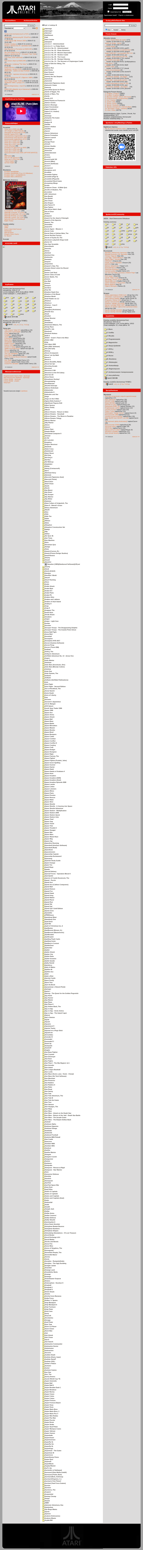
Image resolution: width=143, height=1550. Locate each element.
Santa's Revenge (50, 105)
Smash (47, 560)
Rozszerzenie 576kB (112, 425)
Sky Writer (48, 499)
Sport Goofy (49, 980)
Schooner (48, 150)
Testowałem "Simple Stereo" (114, 413)
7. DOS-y (109, 349)
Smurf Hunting (50, 580)
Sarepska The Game (51, 118)
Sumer (47, 1368)
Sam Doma (48, 70)
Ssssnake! (48, 1039)
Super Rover (49, 1422)
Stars (46, 1172)
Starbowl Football (51, 1135)
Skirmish (47, 475)
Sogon (47, 658)
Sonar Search (49, 691)
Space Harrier (49, 767)
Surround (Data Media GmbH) (55, 1472)
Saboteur (48, 33)
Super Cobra (49, 1396)
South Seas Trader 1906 (53, 708)
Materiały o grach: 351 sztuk (14, 217)
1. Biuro (109, 329)
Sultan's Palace (50, 1363)
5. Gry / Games (110, 100)
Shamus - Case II (50, 305)
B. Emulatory (111, 359)
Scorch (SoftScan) (51, 163)
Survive (47, 1485)
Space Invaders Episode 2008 (55, 782)
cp (137, 224)
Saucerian (48, 139)
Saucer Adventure (51, 133)
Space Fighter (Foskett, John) (55, 760)
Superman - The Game (52, 1450)
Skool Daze (48, 481)
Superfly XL (48, 1446)
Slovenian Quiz (50, 544)
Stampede (48, 1046)
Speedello (48, 913)
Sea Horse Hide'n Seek (52, 209)
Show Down (49, 377)
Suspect (47, 1492)
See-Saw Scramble (51, 244)
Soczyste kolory (110, 426)
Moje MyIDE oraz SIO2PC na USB (116, 418)
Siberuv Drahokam (51, 388)
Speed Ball (48, 887)
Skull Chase (48, 483)
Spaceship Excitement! (53, 856)
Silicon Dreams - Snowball (54, 414)
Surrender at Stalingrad (53, 1470)
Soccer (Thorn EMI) (51, 647)
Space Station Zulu (51, 817)
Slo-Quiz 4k (48, 536)
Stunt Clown (49, 1329)
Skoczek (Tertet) (50, 479)
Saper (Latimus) (50, 109)
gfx (137, 227)
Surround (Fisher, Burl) (53, 1474)
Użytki (116, 30)
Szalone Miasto (50, 1518)
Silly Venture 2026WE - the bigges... (117, 87)
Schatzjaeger (49, 148)
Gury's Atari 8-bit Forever (13, 229)
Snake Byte (48, 588)
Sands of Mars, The (51, 94)
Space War (48, 832)
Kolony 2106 (8, 345)
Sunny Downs (49, 1376)
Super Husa (48, 1407)
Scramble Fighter (50, 174)
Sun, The (47, 1374)
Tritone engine (9, 161)
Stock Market (49, 1239)
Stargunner (48, 1159)
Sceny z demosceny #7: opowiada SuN (17, 45)
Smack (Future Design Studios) (56, 553)
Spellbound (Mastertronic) (54, 932)
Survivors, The (49, 1490)
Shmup (47, 351)
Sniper (47, 619)
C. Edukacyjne (111, 362)
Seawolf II (48, 227)
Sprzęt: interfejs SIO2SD (113, 312)
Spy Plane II (48, 1004)
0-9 (7, 297)
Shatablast (48, 322)
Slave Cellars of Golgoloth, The (56, 503)
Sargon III (48, 122)
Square (47, 1022)
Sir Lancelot (49, 440)
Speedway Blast (50, 917)
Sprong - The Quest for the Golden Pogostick (61, 993)
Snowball (48, 636)
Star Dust (48, 1059)
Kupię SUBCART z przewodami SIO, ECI (119, 53)
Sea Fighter (48, 207)
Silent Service (49, 405)
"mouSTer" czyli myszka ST (114, 297)
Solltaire (47, 678)
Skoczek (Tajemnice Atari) (54, 477)
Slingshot (48, 525)
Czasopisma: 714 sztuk (12, 211)
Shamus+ (48, 303)
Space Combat (50, 739)
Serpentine (48, 264)
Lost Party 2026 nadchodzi (13, 57)
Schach (47, 144)
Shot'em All (48, 375)
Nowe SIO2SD (110, 403)
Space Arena (49, 715)
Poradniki (6, 127)
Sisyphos (48, 442)
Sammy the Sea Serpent (53, 76)
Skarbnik (47, 446)
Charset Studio (110, 46)
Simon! (47, 427)
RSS (34, 28)
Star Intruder (49, 1065)
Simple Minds (49, 431)
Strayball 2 (48, 1287)
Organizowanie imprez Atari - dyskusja (17, 376)
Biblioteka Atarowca (10, 180)
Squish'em (48, 1032)
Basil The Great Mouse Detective (15, 357)
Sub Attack (48, 1335)
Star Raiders (49, 1083)
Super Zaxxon (49, 1433)
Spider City (48, 954)
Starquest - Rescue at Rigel (54, 1167)
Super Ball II (49, 1385)
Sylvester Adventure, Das (53, 1505)
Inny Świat (7, 360)
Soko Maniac (49, 660)
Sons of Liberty (50, 695)
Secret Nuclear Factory (52, 235)
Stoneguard (48, 1250)
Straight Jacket (50, 1265)
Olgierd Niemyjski (111, 286)
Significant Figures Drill (53, 403)
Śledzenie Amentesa (112, 269)
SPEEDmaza (49, 915)
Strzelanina (48, 1318)
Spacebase (48, 850)
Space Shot (48, 802)
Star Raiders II (49, 1085)
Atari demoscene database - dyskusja (16, 377)
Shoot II (47, 357)
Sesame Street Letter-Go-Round (56, 268)
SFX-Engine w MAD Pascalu (14, 131)
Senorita (47, 248)
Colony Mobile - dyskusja (12, 379)
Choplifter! (7, 335)
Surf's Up (48, 1468)
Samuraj (47, 87)
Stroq (46, 1313)
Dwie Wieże (8, 355)
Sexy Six (47, 290)
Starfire (47, 1150)
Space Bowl (48, 732)
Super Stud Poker (51, 1427)
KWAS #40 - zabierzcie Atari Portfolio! (17, 71)
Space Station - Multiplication (55, 810)
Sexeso (47, 283)
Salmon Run (49, 68)
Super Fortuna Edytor (52, 1403)
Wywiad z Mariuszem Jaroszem (116, 252)
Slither (47, 534)
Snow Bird (48, 634)
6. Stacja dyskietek (113, 346)
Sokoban (47, 662)
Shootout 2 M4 (50, 370)
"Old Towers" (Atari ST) (12, 330)
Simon (47, 425)
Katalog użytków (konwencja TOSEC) (117, 382)
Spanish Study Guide (52, 860)
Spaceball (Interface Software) (55, 845)
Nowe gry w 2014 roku (12, 159)
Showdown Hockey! (52, 379)
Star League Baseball (52, 1069)
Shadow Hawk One (51, 292)
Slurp (46, 549)
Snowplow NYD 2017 (52, 641)
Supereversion (49, 1440)
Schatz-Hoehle (50, 146)
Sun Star (47, 1372)
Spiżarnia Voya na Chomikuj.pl (14, 219)
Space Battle (49, 723)
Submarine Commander (12, 332)
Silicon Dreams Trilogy (52, 418)
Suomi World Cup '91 (52, 1379)
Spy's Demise (49, 1017)
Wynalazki (107, 394)
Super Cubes (49, 1398)
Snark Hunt (48, 612)
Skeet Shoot (49, 453)
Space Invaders (50, 776)
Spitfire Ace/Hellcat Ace (12, 348)
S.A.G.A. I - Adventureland (54, 44)
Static (46, 1200)
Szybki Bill (48, 1520)
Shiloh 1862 (48, 340)
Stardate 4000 (49, 1143)
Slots (46, 542)
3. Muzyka (110, 336)
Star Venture (49, 1104)
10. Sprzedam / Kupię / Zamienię (116, 108)
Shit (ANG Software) (52, 346)
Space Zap (48, 841)
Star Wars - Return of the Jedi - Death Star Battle (62, 1115)
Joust (6, 337)
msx (130, 234)
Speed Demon (49, 889)
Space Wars (48, 834)
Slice (46, 512)
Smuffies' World (50, 575)
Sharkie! (47, 316)
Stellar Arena (49, 1213)
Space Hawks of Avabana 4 (54, 771)
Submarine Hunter (51, 1346)
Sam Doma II (49, 72)
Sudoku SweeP (50, 1359)
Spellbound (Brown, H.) (53, 930)
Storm (46, 1259)
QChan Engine (9, 162)
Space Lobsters (50, 789)
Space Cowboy (50, 745)
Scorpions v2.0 (50, 170)
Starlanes (48, 1163)
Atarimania (7, 231)
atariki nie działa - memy (113, 43)
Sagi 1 (46, 65)
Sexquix (47, 285)
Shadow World (50, 296)
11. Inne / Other (110, 110)
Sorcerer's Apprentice (52, 702)
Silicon (47, 409)
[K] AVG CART (110, 66)
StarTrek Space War (51, 1185)
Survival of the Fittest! (52, 1481)
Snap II (47, 608)
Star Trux (47, 1102)
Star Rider (48, 1087)
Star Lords (48, 1072)
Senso (46, 251)
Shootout (48, 368)
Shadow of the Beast (52, 294)
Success (47, 1352)
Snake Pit (48, 595)
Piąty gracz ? (109, 63)
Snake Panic (49, 593)
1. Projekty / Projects (112, 93)
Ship (46, 342)
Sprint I (47, 991)
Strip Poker (48, 1309)
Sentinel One (49, 255)
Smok (46, 569)
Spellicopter (49, 937)
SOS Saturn (48, 706)
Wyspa (6, 350)
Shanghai (48, 307)
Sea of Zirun (49, 211)
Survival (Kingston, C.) (52, 1479)
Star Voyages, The (51, 1106)
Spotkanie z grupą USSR (12, 69)
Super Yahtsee (49, 1431)
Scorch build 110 (50, 159)
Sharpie (47, 320)
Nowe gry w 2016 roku (12, 149)
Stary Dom (48, 1187)
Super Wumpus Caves (52, 1429)
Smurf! (47, 577)
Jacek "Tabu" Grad (111, 278)
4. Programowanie (113, 339)
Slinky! (47, 529)
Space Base (48, 721)
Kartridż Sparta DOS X (12, 134)
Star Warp (48, 1109)
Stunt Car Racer (50, 1326)
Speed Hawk (49, 893)
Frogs (6, 333)
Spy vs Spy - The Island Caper (55, 1013)
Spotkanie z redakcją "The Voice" (15, 64)
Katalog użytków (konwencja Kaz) (116, 320)
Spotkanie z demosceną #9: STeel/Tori (17, 37)
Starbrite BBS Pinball (52, 1137)
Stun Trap (48, 1324)
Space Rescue (49, 797)
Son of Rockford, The (52, 688)
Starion (47, 1161)
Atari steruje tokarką (112, 433)
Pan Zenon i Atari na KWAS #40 (15, 61)
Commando (8, 338)
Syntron (47, 1514)
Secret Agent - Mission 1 (53, 229)
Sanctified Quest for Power (54, 89)
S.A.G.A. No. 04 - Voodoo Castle (56, 55)
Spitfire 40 (48, 969)
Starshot (47, 1178)
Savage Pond (49, 142)
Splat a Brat (48, 976)
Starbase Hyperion (51, 1126)
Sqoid (46, 1019)
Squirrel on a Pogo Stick (53, 1030)
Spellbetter (48, 928)
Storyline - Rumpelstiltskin (54, 1261)
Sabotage (48, 28)
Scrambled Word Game (53, 181)
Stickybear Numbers (52, 1228)
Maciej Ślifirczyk (110, 281)
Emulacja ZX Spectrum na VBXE (15, 147)
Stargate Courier (50, 1157)
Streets (47, 1294)
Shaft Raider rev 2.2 (51, 298)
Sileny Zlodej (49, 407)
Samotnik (48, 81)
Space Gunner (49, 765)
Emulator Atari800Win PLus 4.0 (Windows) (18, 173)
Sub (46, 1333)
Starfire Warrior (50, 1152)
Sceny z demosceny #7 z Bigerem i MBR (18, 77)
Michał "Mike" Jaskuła (112, 259)
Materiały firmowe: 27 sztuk (13, 216)
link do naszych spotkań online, (115, 128)
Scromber (48, 192)
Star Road (48, 1089)
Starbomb (48, 1133)
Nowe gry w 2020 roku (12, 141)
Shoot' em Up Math (51, 355)
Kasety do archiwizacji (112, 70)
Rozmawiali (108, 251)
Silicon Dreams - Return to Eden (56, 412)
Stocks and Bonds (51, 1241)
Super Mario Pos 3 (51, 1413)
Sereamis (48, 259)
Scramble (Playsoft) (51, 179)
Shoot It (47, 359)
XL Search (7, 236)
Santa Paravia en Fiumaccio (54, 100)
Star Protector (49, 1080)
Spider (47, 950)
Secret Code (49, 231)
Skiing (46, 466)
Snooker (47, 625)
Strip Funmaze (50, 1307)
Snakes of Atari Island (52, 601)
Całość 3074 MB (12, 317)
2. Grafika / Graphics (112, 95)
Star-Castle (48, 1139)
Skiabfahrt (48, 464)
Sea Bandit (48, 196)
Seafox (47, 213)
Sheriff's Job (49, 329)
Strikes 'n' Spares (51, 1300)
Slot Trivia (48, 538)
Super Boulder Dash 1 (52, 1387)
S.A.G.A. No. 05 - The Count (54, 57)
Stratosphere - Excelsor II (53, 1283)
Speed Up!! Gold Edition (53, 908)
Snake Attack (49, 586)
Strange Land (49, 1270)
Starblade (48, 1130)
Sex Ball (47, 281)
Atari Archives (9, 232)
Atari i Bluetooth (110, 399)
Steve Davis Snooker (52, 1224)
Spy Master (48, 1000)
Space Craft (48, 747)
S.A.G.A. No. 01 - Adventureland (56, 48)
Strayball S (48, 1289)
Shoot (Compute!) (51, 353)
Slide (46, 514)
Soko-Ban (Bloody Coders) (54, 667)
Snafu (46, 584)
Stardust (47, 1148)
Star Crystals (49, 1054)
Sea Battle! (48, 198)
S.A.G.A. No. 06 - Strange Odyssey (57, 59)
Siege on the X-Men (51, 399)
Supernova (48, 1455)
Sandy (46, 96)
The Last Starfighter (11, 353)
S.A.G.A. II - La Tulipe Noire (54, 46)
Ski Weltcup (48, 462)
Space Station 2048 (51, 813)
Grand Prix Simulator (11, 363)
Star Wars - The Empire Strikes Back (57, 1120)
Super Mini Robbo (51, 1416)
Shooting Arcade (50, 366)
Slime (46, 523)
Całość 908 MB (112, 378)
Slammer (47, 501)
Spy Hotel (48, 995)
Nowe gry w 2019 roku (12, 142)
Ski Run (47, 460)
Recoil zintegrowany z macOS (14, 86)
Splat (46, 974)
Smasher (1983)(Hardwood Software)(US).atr (63, 564)
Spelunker (48, 948)
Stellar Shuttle (49, 1220)
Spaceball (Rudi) (50, 847)
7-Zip (21, 324)
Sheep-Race (49, 327)
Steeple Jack (49, 1209)
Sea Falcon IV (49, 205)
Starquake (48, 1165)
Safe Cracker (49, 39)
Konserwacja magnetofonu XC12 (15, 139)
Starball (47, 1122)
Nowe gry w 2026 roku (12, 129)
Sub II (46, 1339)
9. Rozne (109, 355)
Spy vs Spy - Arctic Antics (54, 1011)
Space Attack (49, 717)
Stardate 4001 (49, 1146)
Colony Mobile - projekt (11, 381)
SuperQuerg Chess (51, 1457)
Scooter (47, 157)
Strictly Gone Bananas (52, 1296)
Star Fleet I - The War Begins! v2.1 (57, 1063)
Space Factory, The (51, 756)
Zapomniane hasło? (110, 15)
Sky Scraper (48, 494)
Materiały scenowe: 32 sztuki (14, 212)
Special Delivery (50, 871)
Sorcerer (47, 699)
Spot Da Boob (49, 985)
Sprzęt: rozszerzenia (112, 302)
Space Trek (48, 826)
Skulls (46, 486)
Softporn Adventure (51, 654)
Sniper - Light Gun (51, 621)
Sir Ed (46, 438)
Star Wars (48, 1111)
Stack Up (47, 1043)
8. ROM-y (110, 352)
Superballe (48, 1435)
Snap (46, 606)
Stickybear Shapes (51, 1231)
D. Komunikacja (112, 365)
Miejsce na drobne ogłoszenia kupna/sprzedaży (121, 307)
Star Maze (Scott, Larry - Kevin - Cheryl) (59, 1074)
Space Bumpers (50, 734)
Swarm (47, 1501)
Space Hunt (48, 773)
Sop (46, 697)
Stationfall (48, 1202)
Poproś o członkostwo (126, 15)
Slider (46, 518)
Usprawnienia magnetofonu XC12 (15, 136)
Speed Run (48, 902)
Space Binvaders (50, 725)
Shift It (47, 335)
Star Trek (47, 1093)
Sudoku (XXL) (49, 1361)
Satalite (47, 124)
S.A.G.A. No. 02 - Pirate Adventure (57, 50)
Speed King (48, 895)
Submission (49, 1348)
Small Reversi (49, 555)
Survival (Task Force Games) (55, 1483)
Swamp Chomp (50, 1496)
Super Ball (48, 1383)
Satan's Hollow (50, 126)
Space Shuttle (49, 804)
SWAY (46, 1503)
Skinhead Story (50, 473)
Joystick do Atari (110, 409)
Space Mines (49, 791)
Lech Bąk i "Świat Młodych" (114, 257)
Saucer (47, 131)
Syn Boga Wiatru (50, 1509)
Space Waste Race (51, 837)
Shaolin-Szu (49, 311)
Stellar (46, 1211)
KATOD (107, 264)
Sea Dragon (48, 203)
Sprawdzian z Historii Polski (54, 987)
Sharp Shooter (49, 318)
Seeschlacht (49, 246)
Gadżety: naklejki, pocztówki (114, 303)
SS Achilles (48, 1035)
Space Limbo (49, 786)
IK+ (106, 73)
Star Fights (48, 1061)
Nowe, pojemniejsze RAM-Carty (116, 295)
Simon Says (48, 429)
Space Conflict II (50, 743)
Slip (46, 531)
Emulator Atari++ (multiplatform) (14, 175)
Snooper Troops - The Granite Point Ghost (60, 630)
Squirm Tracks (49, 1028)
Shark (46, 314)
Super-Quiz (48, 1459)
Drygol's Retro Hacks (11, 234)
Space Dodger (49, 749)
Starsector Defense (51, 1174)
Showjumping (49, 381)
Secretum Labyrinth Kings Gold (56, 240)
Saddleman (48, 35)
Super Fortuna (49, 1400)
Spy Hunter (48, 998)
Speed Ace (48, 882)
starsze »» (35, 94)
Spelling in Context (51, 943)
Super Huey (48, 1405)
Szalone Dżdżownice (52, 1516)
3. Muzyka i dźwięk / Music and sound (118, 97)
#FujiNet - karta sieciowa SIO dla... (116, 56)
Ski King (47, 455)
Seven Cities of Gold (52, 274)
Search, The (48, 222)
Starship (47, 1176)
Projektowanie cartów (112, 408)
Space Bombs (49, 730)
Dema (123, 30)
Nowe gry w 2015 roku (12, 151)
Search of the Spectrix (52, 220)
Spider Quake (49, 961)
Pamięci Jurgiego (10, 44)
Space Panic (49, 793)
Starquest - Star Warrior (53, 1170)
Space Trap (48, 821)
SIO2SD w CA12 (110, 404)
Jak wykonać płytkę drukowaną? (116, 421)
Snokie (47, 623)
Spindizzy (48, 965)
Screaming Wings (51, 183)
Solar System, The (51, 673)
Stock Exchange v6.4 (52, 1237)
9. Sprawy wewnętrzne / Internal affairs (118, 107)
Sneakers (48, 617)
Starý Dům (48, 1189)
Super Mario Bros (51, 1409)
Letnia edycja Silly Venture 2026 (15, 40)
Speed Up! (48, 906)
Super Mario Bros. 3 (51, 1411)
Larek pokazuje (9, 146)
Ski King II (48, 457)
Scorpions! (48, 168)
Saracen (47, 113)
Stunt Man (48, 1331)
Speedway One (50, 919)
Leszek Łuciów (110, 271)
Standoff (47, 1048)
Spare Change (49, 863)
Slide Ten (48, 516)
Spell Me (47, 924)
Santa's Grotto (50, 102)
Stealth (47, 1207)
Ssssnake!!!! (49, 1041)
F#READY (108, 261)
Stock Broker (49, 1235)
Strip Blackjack (50, 1302)
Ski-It (46, 470)
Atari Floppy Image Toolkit (13, 81)
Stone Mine (48, 1246)
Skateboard (48, 451)
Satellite (47, 129)
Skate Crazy (48, 449)
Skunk (46, 488)
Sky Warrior (48, 497)
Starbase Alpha (50, 1124)
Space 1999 (48, 710)
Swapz (47, 1498)
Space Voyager (50, 830)
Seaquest (48, 216)
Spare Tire (48, 865)
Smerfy (47, 567)
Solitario (47, 675)
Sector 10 (48, 242)
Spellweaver (49, 945)
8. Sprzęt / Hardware (112, 105)
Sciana (47, 155)
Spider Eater (49, 956)
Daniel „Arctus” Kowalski (113, 262)
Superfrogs (48, 1448)
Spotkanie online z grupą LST (14, 82)
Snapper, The (49, 610)
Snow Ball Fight (50, 632)
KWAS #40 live (9, 67)
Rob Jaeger (109, 276)
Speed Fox (48, 891)
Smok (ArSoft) (49, 571)
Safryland (48, 42)
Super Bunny (49, 1392)
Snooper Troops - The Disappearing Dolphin (60, 628)
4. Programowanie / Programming (116, 98)
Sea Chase (48, 200)
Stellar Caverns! (50, 1215)
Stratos (47, 1281)
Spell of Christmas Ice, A (53, 926)
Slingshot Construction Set (54, 527)
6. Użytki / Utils (110, 102)
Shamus (47, 301)
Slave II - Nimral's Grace (53, 505)
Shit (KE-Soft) (49, 348)
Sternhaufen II (49, 1222)
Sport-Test (48, 982)
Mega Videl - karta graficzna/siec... (116, 80)
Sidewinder (48, 390)
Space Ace (48, 712)
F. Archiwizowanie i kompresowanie (119, 372)
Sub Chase (48, 1337)
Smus (46, 582)
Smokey (47, 573)
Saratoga (47, 116)
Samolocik (48, 79)
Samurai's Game (50, 85)
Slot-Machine (49, 540)
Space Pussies (49, 795)
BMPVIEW (7, 156)
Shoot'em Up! (49, 364)
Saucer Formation (51, 135)
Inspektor (7, 362)
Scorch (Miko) (49, 161)
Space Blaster (49, 728)
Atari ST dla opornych (11, 157)
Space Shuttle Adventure (53, 808)
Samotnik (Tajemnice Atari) (54, 83)
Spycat (47, 1015)
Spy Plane (48, 1002)
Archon (6, 352)
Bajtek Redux (8, 221)
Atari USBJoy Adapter (112, 298)
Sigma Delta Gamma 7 (52, 401)
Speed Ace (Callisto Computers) (56, 884)
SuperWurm (48, 1464)
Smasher (47, 562)
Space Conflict (50, 741)
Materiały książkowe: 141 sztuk (15, 214)
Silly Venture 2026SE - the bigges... (117, 76)
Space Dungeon (50, 752)
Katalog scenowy (110, 222)
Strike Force (49, 1298)
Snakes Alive (49, 597)
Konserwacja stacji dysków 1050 (15, 137)
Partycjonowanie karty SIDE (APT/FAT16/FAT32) (20, 152)
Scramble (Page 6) (51, 176)
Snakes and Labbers (52, 599)
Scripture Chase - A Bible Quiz (55, 187)
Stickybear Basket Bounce (54, 1226)
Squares (47, 1024)
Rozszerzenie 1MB (111, 414)
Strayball (47, 1285)
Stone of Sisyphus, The (53, 1248)
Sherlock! (48, 331)
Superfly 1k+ (49, 1444)
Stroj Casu (48, 1311)
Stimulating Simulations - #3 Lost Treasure (60, 1233)
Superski (47, 1461)
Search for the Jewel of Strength (56, 218)
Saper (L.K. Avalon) (51, 111)
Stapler (47, 1050)
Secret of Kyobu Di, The (53, 237)
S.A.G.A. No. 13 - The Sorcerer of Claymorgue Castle (63, 61)
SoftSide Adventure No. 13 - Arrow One (59, 656)
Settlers (47, 270)
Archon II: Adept (10, 347)
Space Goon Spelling (52, 763)
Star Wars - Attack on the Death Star (57, 1113)
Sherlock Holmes (50, 333)
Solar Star (48, 671)
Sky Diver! (48, 492)
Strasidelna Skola (51, 1272)
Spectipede (48, 876)
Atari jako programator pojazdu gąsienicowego (120, 396)
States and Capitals (51, 1196)
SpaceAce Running (51, 843)
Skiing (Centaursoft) (52, 468)
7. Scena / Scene (111, 103)
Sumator (47, 1366)
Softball (47, 649)
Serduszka (48, 257)
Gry (109, 30)
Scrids (46, 185)
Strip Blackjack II (50, 1305)
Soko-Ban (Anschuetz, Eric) (54, 665)
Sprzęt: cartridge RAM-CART (115, 305)
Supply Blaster (50, 1466)
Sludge (47, 547)
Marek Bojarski (110, 284)
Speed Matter (49, 897)
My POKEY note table (112, 60)
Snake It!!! (48, 591)
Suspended (48, 1494)
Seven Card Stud (50, 272)
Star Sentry (48, 1091)
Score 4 (47, 166)
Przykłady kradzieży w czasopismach (118, 50)
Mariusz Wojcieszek (112, 266)
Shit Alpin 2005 (50, 344)
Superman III (49, 1453)
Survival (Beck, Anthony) (53, 1477)
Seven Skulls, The (51, 277)
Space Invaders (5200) (52, 778)
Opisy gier (7, 328)
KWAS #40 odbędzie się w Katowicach (17, 89)
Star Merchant (49, 1078)
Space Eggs (48, 754)
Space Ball (48, 719)
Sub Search (48, 1342)
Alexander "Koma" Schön (113, 279)
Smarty (47, 557)
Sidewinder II (49, 392)
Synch (46, 1511)
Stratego (47, 1276)
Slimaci (47, 520)
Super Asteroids (50, 1381)
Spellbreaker (49, 934)
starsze (36, 166)
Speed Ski (48, 904)
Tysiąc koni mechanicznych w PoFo (16, 34)
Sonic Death (49, 693)
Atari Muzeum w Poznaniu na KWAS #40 (18, 49)
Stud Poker (48, 1322)
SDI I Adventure (50, 194)
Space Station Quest (52, 815)
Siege (46, 396)
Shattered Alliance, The (53, 325)
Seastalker (48, 224)
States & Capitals (50, 1191)
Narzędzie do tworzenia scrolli (14, 132)
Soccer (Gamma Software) (54, 643)
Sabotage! (48, 31)
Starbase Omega (50, 1128)
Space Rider (49, 800)
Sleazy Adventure (51, 507)
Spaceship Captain (51, 854)
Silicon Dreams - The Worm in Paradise (58, 416)
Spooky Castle (49, 978)
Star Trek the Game (51, 1100)
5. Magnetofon (111, 342)
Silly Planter (48, 422)
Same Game (49, 74)
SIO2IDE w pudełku (111, 431)
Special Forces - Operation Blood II (57, 874)
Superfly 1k (48, 1442)
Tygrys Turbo (109, 411)
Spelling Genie (50, 941)
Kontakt (6, 239)
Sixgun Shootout (50, 444)
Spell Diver (48, 921)
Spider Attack (49, 952)
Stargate (47, 1154)
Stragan (106, 293)
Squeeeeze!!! (49, 1026)
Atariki (6, 226)
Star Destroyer (49, 1056)
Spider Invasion (50, 958)
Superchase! (49, 1437)
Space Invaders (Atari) (52, 780)
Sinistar (47, 436)
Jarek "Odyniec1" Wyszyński (115, 283)
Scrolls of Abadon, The (53, 190)
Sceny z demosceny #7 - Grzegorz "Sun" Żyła (20, 54)
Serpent (47, 261)
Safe (46, 37)
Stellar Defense (50, 1218)
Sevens (47, 279)
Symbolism (48, 1507)
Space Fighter (49, 758)
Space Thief (48, 819)
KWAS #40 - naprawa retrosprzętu (16, 74)
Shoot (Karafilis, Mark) (52, 362)
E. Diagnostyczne (113, 369)
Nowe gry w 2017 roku (12, 144)
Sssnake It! (48, 1037)
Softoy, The (48, 651)
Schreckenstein (50, 153)
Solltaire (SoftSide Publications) (56, 680)
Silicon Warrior (50, 420)
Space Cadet (49, 736)
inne (22, 314)
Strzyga (47, 1320)
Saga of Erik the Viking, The (54, 63)
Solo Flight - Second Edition (55, 686)
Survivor (47, 1487)
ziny (123, 244)
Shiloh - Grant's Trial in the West (56, 338)
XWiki (6, 227)
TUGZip (26, 324)
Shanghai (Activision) (52, 309)
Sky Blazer (48, 490)
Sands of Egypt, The (52, 92)
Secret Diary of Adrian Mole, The (56, 233)
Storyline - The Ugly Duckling (55, 1263)
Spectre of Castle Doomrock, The (56, 878)
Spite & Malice (49, 967)
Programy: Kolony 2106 (113, 300)
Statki (46, 1204)
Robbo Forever (9, 343)
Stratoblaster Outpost (52, 1278)
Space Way (48, 839)
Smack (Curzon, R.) (51, 551)
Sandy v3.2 (48, 98)
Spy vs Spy (48, 1009)
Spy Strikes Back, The (52, 1006)
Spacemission (49, 852)
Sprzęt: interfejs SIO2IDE (113, 310)
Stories (47, 1257)
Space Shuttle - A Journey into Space (58, 806)
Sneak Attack (49, 614)
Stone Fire (48, 1244)
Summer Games (50, 1370)
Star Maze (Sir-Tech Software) (55, 1076)
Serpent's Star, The (51, 266)
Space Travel (49, 823)
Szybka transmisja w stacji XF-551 (116, 83)
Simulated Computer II (52, 433)
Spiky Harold (49, 963)
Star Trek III (48, 1098)
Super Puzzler (49, 1420)
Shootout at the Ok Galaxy (54, 372)
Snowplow (48, 638)
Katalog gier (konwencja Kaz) (14, 288)
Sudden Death (49, 1355)
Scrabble (47, 172)
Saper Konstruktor (51, 107)
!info (123, 231)
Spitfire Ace (48, 972)
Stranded (48, 1268)
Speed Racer (49, 900)
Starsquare (48, 1181)
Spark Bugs (48, 867)
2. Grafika (110, 332)
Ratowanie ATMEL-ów (112, 406)
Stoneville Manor (50, 1255)
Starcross (48, 1141)
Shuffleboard (49, 383)
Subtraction (48, 1350)
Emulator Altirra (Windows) (13, 176)
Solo (46, 682)
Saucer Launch (50, 137)
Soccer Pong (49, 645)
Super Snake (49, 1424)
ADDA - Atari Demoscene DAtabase (117, 218)
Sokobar (47, 669)
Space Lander (49, 784)
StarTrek (47, 1183)
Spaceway (48, 858)
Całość (10, 324)
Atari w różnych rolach (112, 430)
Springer (47, 989)
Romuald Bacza (110, 267)
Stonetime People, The (52, 1252)
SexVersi (47, 288)
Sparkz (47, 869)
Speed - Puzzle (50, 880)
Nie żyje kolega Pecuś (12, 52)
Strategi (47, 1274)
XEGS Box (108, 428)
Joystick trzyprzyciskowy (113, 416)
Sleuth (47, 510)
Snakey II (47, 604)
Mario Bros (8, 340)
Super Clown (49, 1394)
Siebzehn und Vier (51, 394)
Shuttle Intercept (50, 385)
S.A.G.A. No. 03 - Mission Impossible (58, 52)
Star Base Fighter (51, 1052)
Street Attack (49, 1292)
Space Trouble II (50, 828)
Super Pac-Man (50, 1418)
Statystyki (7, 382)
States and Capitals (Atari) (54, 1198)
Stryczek (47, 1315)
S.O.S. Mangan (50, 704)
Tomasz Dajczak (110, 256)
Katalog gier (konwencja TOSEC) (15, 321)
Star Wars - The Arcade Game (55, 1117)
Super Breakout (50, 1390)
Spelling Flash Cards (52, 939)
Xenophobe (8, 342)
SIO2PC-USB (109, 401)
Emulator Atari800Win (11, 171)
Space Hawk (49, 769)
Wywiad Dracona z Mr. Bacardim (116, 254)
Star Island (48, 1067)
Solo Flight (48, 684)
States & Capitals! (51, 1194)
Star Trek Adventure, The (53, 1096)
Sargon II (47, 120)
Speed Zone (49, 911)
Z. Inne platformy (112, 375)
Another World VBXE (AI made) (115, 40)
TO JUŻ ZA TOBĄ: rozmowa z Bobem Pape (120, 273)
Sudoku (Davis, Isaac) (52, 1357)
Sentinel (47, 253)
